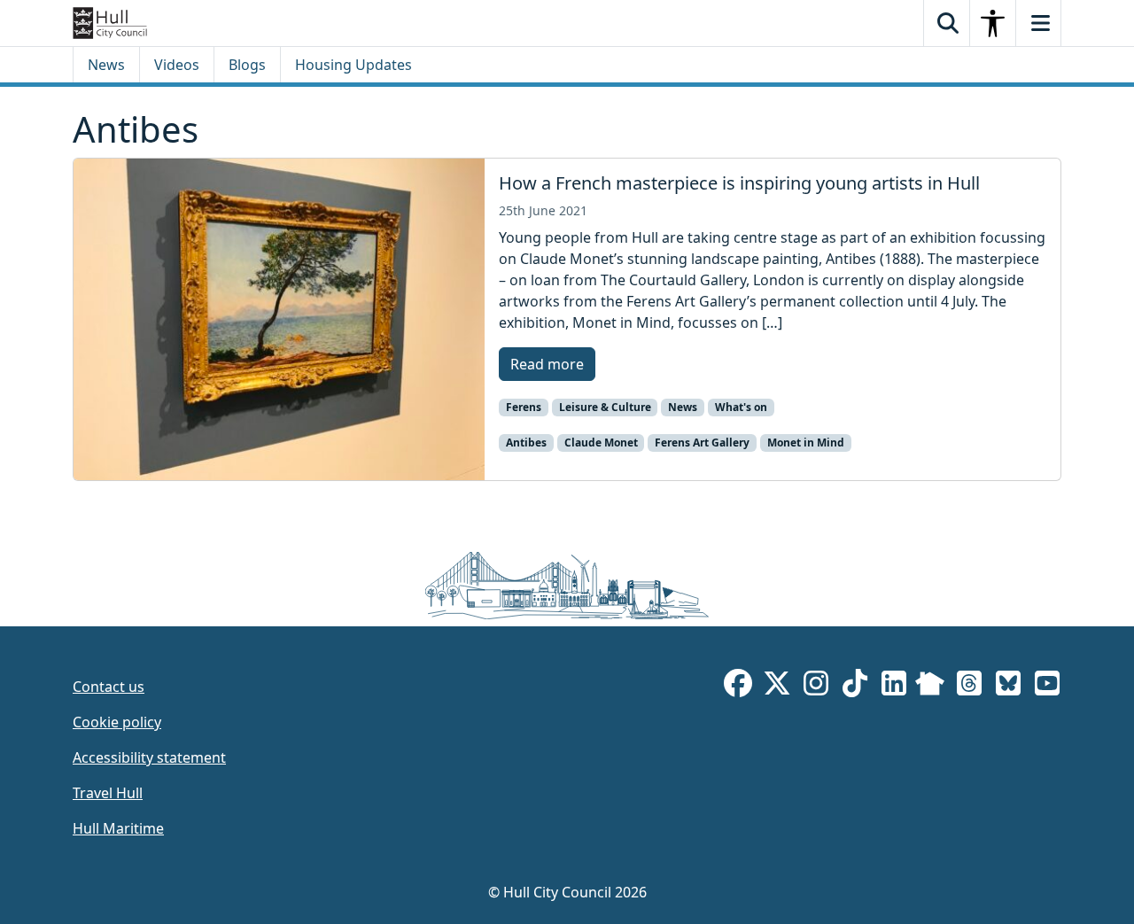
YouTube (1047, 686)
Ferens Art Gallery (702, 442)
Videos (176, 64)
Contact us (108, 686)
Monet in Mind (805, 442)
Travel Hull (108, 793)
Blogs (247, 64)
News (106, 64)
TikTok (855, 686)
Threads (969, 686)
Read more (547, 364)
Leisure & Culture (605, 407)
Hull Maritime (118, 828)
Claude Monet (601, 442)
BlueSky (1008, 686)
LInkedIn (894, 686)
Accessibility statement (149, 757)
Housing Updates (353, 64)
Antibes (526, 442)
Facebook (738, 686)
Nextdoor (929, 686)
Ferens (523, 407)
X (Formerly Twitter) (777, 686)
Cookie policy (117, 722)
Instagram (816, 686)
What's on (741, 407)
